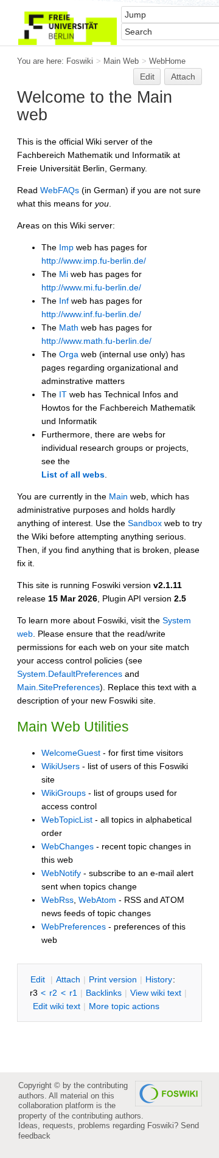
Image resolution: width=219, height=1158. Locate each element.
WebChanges (67, 846)
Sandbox (145, 523)
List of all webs (73, 474)
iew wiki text (155, 993)
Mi (63, 274)
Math (68, 327)
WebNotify (61, 873)
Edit (147, 76)
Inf (64, 301)
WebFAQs (59, 190)
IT (63, 394)
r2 (53, 993)
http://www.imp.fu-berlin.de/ (93, 261)
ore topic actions (124, 1006)
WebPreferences (73, 926)
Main (118, 496)
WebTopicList (66, 819)
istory (158, 979)
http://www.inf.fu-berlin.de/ (91, 314)
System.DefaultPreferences (69, 674)
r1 (73, 993)
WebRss (57, 900)
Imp (66, 247)
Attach (183, 76)
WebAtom (97, 900)
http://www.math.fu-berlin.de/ (96, 341)
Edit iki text (56, 1006)
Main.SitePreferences (58, 687)
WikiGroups (63, 793)
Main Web (121, 61)
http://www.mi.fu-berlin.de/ (91, 287)
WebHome (167, 61)
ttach (68, 979)
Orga (68, 354)
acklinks (104, 993)
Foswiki (79, 61)
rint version (113, 979)
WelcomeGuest (70, 753)
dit (38, 979)
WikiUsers (60, 766)
